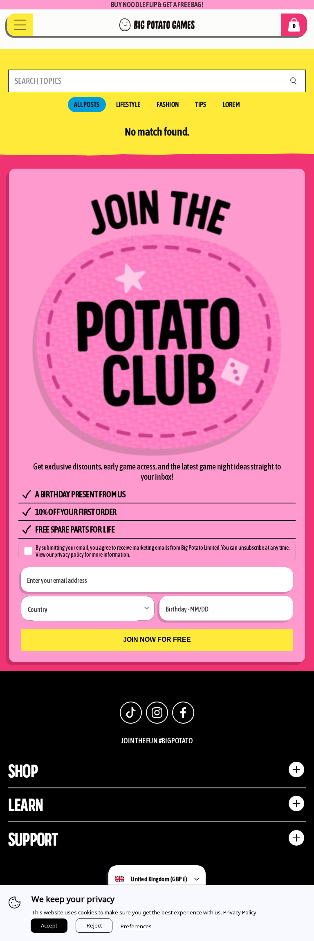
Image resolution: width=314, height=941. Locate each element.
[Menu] (20, 25)
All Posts (87, 104)
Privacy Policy (239, 912)
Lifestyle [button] (128, 104)
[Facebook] (183, 713)
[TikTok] (131, 713)
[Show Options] (147, 608)
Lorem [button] (231, 104)
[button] (294, 25)
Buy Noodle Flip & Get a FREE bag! (157, 4)
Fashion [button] (168, 104)
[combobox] (85, 608)
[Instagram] (157, 713)
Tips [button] (200, 104)
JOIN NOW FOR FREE (157, 639)
